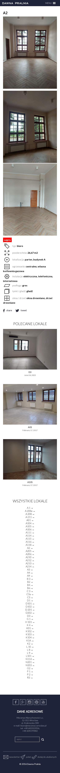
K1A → (30, 640)
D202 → (30, 612)
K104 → (30, 637)
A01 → (30, 520)
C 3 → (30, 591)
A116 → (30, 541)
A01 (30, 427)
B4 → (30, 584)
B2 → (30, 581)
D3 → (30, 615)
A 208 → (30, 513)
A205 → (30, 550)
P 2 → (30, 674)
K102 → (30, 631)
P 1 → (30, 671)
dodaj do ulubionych (47, 757)
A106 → (30, 529)
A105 (30, 482)
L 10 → (30, 646)
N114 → (30, 658)
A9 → (30, 575)
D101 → (30, 603)
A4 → (30, 572)
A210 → (30, 557)
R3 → (30, 677)
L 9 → (30, 652)
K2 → (30, 643)
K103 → (30, 634)
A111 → (30, 532)
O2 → (30, 668)
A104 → (30, 523)
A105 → (30, 526)
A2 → (30, 547)
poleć (28, 757)
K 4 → (30, 624)
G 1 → (30, 618)
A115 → (30, 538)
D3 (30, 372)
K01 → (30, 628)
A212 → (30, 560)
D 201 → (30, 609)
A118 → (30, 544)
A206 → (30, 554)
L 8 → (30, 649)
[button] (48, 3)
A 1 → (30, 507)
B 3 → (30, 578)
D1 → (30, 600)
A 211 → (30, 516)
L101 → (30, 655)
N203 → (30, 665)
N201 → (30, 662)
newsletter (14, 757)
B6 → (30, 587)
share (9, 310)
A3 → (30, 569)
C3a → (30, 594)
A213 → (30, 563)
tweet (24, 310)
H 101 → (30, 621)
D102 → (30, 606)
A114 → (30, 535)
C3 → (30, 597)
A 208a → (30, 510)
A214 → (30, 566)
